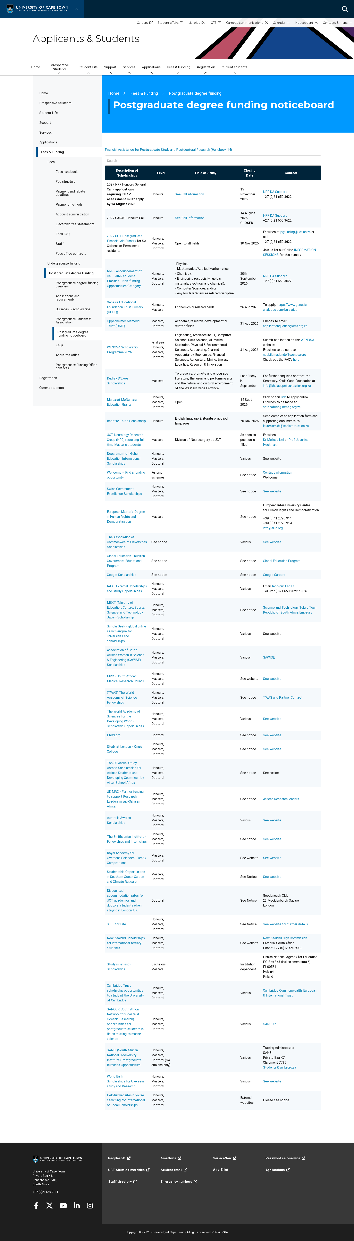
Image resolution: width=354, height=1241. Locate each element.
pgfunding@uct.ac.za (295, 232)
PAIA (225, 1232)
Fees (51, 162)
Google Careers (274, 575)
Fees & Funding (52, 152)
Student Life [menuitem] (88, 67)
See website (272, 491)
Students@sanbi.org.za (279, 1067)
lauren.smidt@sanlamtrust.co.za (286, 426)
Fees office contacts (71, 254)
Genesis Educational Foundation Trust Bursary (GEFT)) (125, 307)
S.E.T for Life (116, 924)
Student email (171, 1170)
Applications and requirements (67, 297)
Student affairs (168, 23)
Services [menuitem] (129, 67)
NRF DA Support (275, 192)
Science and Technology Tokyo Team (290, 607)
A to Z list (220, 1170)
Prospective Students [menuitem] (60, 67)
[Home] (37, 9)
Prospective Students (55, 103)
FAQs (59, 345)
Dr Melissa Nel (273, 440)
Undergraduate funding (64, 263)
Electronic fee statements (75, 224)
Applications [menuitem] (151, 67)
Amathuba (168, 1158)
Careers (142, 23)
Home (43, 93)
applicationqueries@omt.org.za (285, 326)
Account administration (72, 214)
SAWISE (269, 657)
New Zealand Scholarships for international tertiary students (126, 943)
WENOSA (307, 340)
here (296, 359)
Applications (48, 142)
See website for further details (285, 924)
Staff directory (120, 1182)
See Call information (190, 194)
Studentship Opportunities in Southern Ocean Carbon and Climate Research (126, 877)
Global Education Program (281, 561)
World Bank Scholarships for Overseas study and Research (126, 1081)
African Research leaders (281, 799)
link (284, 397)
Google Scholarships (121, 575)
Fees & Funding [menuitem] (178, 67)
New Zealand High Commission (285, 938)
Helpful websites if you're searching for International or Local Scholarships (126, 1100)
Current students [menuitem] (234, 67)
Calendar (279, 23)
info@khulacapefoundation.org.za (287, 386)
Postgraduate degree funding (71, 273)
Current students (51, 388)
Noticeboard (304, 23)
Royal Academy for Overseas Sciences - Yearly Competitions (126, 858)
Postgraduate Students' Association (73, 320)
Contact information (277, 472)
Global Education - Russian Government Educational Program (126, 561)
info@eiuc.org (273, 528)
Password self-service (283, 1158)
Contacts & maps (335, 23)
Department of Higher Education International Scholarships (123, 458)
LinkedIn (77, 1206)
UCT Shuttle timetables (126, 1170)
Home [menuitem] (35, 67)
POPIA (216, 1232)
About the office (67, 355)
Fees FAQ (63, 234)
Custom (90, 1206)
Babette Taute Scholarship (126, 421)
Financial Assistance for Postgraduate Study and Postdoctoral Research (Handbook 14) (168, 150)
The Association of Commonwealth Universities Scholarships (127, 542)
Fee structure (66, 182)
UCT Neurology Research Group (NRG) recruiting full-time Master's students (126, 440)
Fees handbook (67, 172)
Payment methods (69, 204)
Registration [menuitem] (206, 67)
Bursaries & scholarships (73, 309)
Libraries (194, 23)
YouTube (63, 1206)
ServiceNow (222, 1158)
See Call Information (190, 218)
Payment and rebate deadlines (70, 193)
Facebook (36, 1206)
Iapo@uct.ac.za (283, 586)
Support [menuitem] (110, 67)
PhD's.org (113, 735)
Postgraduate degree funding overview (77, 284)
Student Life (48, 113)
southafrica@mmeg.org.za (282, 407)
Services (45, 132)
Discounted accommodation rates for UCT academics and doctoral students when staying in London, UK (125, 900)
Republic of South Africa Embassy (287, 612)
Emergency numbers (176, 1182)
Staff (60, 244)
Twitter (49, 1206)
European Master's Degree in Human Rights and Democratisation (126, 517)
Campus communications (244, 23)
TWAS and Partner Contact (283, 697)
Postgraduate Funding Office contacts (76, 366)
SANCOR (269, 1024)
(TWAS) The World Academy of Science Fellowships (122, 697)
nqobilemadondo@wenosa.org (284, 355)
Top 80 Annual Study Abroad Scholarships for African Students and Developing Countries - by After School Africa (125, 773)
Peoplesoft (117, 1158)
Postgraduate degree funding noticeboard (72, 333)
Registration (48, 378)
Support (45, 123)
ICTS (213, 23)
